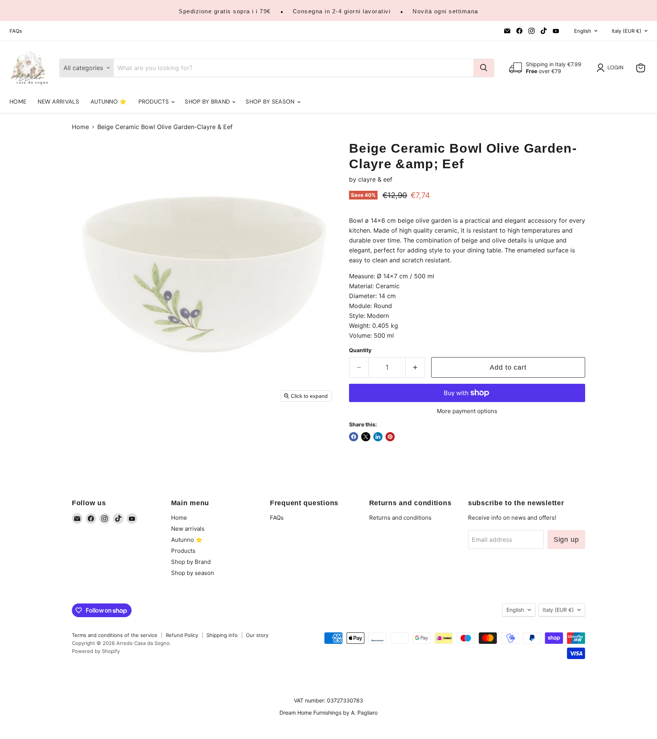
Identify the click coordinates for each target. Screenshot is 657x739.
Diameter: (363, 296)
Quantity (360, 350)
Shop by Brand (208, 101)
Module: (360, 306)
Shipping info (222, 635)
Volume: (360, 335)
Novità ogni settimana (445, 11)
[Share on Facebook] (353, 436)
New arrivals (58, 101)
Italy (626, 31)
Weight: (359, 325)
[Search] (483, 68)
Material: (361, 286)
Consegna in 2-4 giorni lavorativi (342, 11)
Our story (257, 635)
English (582, 31)
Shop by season (271, 101)
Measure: (362, 276)
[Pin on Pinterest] (390, 436)
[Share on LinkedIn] (377, 436)
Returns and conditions (400, 517)
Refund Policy (182, 635)
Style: (357, 315)
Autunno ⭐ (108, 101)
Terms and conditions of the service (114, 635)
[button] (612, 67)
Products (154, 101)
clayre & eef (375, 179)
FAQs (16, 31)
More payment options (467, 411)
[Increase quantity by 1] (415, 367)
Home (18, 101)
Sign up (566, 539)
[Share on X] (365, 436)
